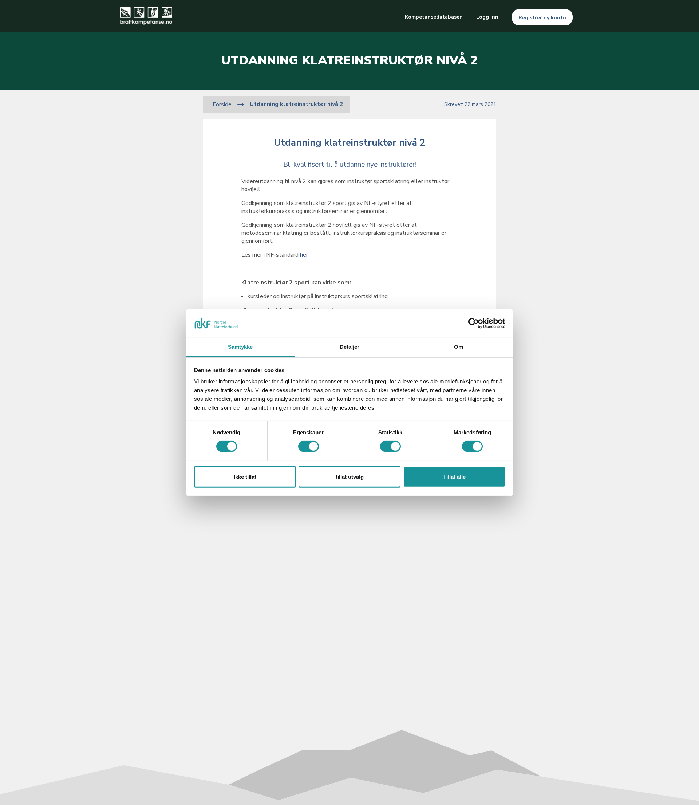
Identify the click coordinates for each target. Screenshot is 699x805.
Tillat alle (454, 476)
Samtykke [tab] (240, 346)
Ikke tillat (245, 476)
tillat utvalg (350, 476)
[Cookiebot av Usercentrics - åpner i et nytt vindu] (473, 323)
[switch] (308, 446)
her (304, 255)
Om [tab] (458, 346)
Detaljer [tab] (350, 346)
